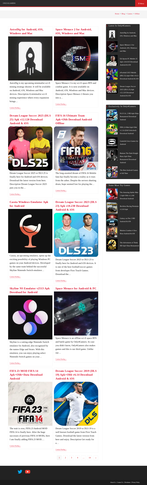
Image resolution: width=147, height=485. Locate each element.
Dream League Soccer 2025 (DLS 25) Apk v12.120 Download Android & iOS (30, 119)
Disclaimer (127, 482)
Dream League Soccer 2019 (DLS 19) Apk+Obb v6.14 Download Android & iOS (76, 374)
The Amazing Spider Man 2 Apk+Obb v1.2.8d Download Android (129, 195)
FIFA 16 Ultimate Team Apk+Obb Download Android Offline (73, 119)
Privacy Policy (136, 482)
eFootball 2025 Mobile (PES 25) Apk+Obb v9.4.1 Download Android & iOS (129, 76)
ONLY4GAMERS (9, 3)
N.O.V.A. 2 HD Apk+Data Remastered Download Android (129, 116)
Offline (137, 14)
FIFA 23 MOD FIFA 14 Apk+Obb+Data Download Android (26, 374)
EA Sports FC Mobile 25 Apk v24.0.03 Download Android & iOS (129, 62)
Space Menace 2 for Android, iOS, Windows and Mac (128, 48)
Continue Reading (15, 108)
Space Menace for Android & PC (75, 288)
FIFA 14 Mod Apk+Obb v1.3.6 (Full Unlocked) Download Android (128, 130)
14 (90, 458)
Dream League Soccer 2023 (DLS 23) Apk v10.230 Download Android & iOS (76, 206)
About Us (113, 482)
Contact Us (120, 482)
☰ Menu (141, 3)
